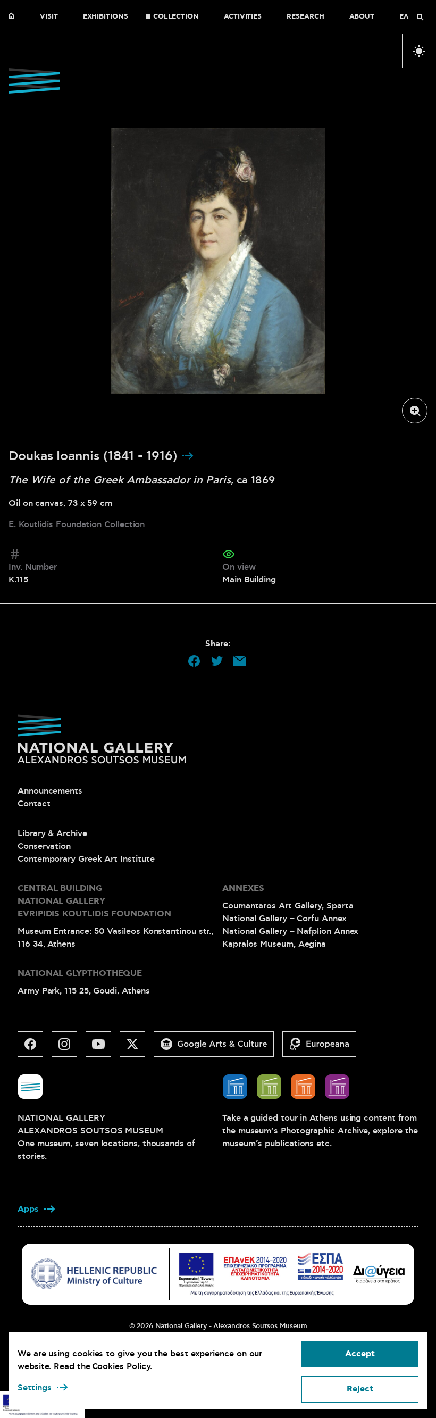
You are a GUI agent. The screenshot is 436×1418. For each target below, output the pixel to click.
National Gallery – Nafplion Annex (290, 931)
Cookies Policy (121, 1366)
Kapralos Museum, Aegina (274, 944)
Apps (28, 1209)
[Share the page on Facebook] (194, 661)
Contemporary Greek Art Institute (86, 859)
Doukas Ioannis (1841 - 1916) (95, 456)
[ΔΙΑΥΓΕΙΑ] (379, 1274)
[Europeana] (323, 1048)
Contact (34, 803)
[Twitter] (137, 1048)
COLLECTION (176, 17)
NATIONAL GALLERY (14, 17)
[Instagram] (69, 1048)
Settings (35, 1387)
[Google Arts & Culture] (218, 1048)
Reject (360, 1389)
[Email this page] (239, 661)
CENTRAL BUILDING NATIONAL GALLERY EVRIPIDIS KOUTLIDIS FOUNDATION (94, 901)
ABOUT (362, 17)
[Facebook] (35, 1048)
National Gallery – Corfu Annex (284, 918)
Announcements (50, 791)
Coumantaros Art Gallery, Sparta (288, 905)
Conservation (44, 846)
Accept (360, 1353)
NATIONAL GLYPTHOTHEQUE (80, 973)
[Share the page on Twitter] (216, 661)
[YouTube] (103, 1048)
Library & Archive (52, 833)
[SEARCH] (420, 17)
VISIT (49, 17)
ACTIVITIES (243, 17)
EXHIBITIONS (105, 17)
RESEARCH (305, 17)
